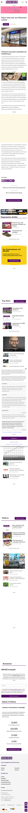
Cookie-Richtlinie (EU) (5, 782)
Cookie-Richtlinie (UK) (6, 784)
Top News (6, 308)
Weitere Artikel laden (14, 239)
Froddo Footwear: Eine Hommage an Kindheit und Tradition (18, 224)
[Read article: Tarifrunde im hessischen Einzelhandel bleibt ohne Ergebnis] (5, 470)
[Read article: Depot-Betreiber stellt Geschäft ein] (7, 310)
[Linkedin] (5, 180)
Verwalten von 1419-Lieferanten (8, 432)
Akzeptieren (14, 438)
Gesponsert (7, 223)
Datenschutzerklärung (15, 444)
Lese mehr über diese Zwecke (17, 432)
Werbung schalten (5, 780)
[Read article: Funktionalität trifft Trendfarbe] (7, 233)
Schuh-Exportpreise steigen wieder (11, 456)
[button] (26, 368)
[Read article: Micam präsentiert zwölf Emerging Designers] (7, 527)
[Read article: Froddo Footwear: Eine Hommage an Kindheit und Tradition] (7, 225)
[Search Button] (26, 2)
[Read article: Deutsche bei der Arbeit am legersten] (5, 584)
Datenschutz (19, 805)
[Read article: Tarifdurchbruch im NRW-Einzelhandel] (7, 325)
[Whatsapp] (8, 180)
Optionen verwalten (14, 442)
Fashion (6, 525)
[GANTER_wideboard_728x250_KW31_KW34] (14, 77)
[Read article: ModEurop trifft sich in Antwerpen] (14, 561)
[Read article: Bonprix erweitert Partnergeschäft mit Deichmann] (5, 355)
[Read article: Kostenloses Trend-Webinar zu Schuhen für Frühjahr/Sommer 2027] (5, 578)
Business (6, 24)
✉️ (26, 803)
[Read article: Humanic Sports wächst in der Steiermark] (5, 463)
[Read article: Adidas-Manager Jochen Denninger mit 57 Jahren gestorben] (5, 476)
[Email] (10, 180)
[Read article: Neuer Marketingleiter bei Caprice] (14, 344)
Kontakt (2, 776)
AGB (24, 805)
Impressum (20, 444)
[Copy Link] (13, 180)
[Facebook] (2, 180)
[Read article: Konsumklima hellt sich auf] (7, 318)
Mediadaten (3, 778)
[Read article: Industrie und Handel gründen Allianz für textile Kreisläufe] (5, 361)
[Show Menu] (1, 2)
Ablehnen (14, 434)
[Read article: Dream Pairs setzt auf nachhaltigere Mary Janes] (7, 543)
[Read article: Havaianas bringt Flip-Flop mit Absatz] (5, 572)
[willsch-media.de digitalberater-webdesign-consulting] (14, 212)
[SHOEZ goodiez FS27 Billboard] (14, 9)
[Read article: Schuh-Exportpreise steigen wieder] (14, 453)
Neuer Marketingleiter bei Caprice (11, 348)
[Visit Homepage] (12, 2)
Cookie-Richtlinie (8, 444)
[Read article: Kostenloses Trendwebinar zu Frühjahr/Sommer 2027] (7, 535)
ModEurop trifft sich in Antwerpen (11, 565)
